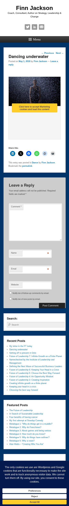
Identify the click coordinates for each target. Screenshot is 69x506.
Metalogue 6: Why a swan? (21, 441)
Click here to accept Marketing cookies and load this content (34, 107)
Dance (35, 162)
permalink (27, 166)
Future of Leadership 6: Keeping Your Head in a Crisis (34, 370)
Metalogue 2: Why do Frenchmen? (25, 427)
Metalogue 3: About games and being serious (30, 430)
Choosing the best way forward (23, 390)
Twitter (27, 27)
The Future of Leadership (21, 410)
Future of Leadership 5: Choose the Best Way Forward (34, 373)
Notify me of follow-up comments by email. (31, 293)
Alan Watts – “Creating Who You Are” (26, 444)
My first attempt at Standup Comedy (26, 420)
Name (14, 253)
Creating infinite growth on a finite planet (28, 383)
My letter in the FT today (20, 346)
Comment (16, 206)
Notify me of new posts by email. (26, 299)
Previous (47, 53)
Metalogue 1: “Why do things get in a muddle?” (31, 424)
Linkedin (34, 27)
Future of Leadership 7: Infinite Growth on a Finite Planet (35, 356)
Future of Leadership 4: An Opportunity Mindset (31, 376)
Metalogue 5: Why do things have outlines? (29, 437)
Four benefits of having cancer (23, 417)
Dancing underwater (18, 349)
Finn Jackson (34, 8)
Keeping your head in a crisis (22, 386)
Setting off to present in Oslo (22, 353)
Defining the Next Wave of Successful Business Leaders (35, 366)
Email (41, 27)
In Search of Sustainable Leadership (26, 414)
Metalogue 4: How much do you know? (27, 434)
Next (60, 53)
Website (15, 284)
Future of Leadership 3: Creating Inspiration (29, 380)
